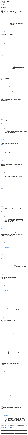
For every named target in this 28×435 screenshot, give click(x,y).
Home (1, 4)
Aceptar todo (14, 433)
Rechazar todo (14, 429)
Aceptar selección (14, 431)
